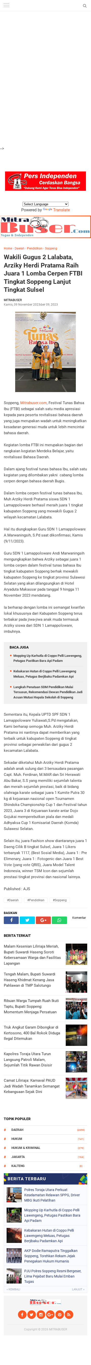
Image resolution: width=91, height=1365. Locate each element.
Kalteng (18, 1166)
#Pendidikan (35, 900)
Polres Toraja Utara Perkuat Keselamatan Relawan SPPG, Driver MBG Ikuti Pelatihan (52, 1195)
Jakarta (18, 1157)
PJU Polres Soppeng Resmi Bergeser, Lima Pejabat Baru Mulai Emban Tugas (52, 1276)
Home (8, 248)
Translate (61, 210)
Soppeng (51, 248)
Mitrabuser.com (33, 403)
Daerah (20, 248)
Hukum (16, 1139)
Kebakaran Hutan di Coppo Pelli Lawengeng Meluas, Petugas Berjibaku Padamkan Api (49, 1235)
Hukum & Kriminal (25, 1148)
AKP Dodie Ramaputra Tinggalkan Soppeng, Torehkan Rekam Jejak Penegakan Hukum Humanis (51, 1256)
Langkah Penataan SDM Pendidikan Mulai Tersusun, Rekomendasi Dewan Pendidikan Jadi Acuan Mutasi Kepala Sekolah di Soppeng (47, 692)
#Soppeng (60, 900)
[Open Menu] (6, 5)
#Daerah (13, 900)
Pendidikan (34, 248)
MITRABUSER (58, 1329)
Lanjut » (78, 1289)
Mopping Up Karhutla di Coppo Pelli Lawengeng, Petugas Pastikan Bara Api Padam (52, 1215)
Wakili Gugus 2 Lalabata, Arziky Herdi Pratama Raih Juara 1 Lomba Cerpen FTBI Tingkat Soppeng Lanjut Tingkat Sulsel (43, 273)
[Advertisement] (45, 27)
